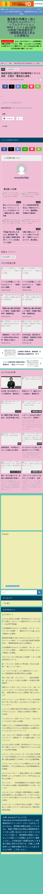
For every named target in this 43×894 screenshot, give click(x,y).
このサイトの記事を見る (11, 103)
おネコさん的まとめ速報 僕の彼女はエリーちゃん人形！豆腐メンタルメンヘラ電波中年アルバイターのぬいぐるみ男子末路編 (21, 621)
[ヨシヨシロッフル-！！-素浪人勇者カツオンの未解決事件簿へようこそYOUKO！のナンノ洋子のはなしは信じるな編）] (21, 775)
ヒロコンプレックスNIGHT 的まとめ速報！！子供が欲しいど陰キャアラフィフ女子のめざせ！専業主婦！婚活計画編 (21, 807)
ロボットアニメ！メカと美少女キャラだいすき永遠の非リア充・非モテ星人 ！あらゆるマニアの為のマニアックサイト (21, 702)
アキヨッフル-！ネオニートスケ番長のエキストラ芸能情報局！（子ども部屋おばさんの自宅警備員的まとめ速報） (21, 766)
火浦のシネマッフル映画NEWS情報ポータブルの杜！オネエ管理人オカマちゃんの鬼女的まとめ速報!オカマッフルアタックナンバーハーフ (21, 728)
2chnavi (5, 534)
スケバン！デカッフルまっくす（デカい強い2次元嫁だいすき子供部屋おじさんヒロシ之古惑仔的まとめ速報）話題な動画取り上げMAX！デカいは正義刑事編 (21, 756)
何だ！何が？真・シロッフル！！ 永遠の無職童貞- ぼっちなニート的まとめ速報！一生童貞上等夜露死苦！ (21, 680)
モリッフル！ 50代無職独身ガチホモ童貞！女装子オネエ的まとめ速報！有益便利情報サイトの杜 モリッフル (21, 785)
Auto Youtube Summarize (21, 108)
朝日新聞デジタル (13, 69)
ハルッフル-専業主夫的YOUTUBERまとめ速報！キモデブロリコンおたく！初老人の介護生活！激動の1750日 (21, 711)
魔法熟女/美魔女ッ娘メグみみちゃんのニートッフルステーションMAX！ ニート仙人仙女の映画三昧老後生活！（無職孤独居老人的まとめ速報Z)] (21, 640)
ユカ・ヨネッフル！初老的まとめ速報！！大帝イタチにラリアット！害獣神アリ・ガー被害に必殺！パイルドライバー (21, 737)
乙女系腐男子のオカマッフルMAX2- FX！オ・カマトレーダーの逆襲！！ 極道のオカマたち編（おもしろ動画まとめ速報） (21, 630)
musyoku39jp (21, 177)
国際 (3, 69)
